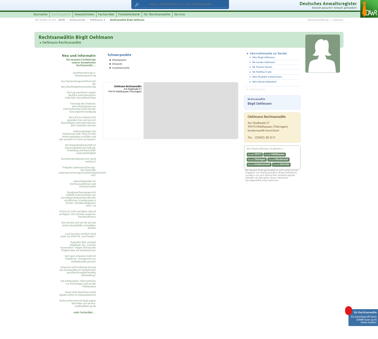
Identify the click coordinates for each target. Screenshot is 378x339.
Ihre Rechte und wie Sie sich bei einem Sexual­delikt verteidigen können (78, 225)
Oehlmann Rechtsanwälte (61, 42)
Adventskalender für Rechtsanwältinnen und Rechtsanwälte (83, 184)
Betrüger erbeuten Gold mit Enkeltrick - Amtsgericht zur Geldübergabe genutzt (80, 259)
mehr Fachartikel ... (84, 312)
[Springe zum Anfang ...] (371, 332)
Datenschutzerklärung (318, 20)
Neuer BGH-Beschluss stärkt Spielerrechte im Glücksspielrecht (77, 293)
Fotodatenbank (129, 14)
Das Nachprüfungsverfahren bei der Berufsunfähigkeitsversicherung (78, 84)
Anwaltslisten (84, 14)
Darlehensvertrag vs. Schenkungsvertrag (84, 74)
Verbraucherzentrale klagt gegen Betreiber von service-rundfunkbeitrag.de (77, 303)
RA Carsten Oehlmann (263, 62)
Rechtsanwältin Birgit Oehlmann (127, 20)
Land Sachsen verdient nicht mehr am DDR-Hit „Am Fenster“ (78, 235)
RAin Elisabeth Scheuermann (267, 77)
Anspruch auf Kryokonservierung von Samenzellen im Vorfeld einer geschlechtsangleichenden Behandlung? (77, 271)
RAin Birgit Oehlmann (263, 57)
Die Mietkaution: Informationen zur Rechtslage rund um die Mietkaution (78, 284)
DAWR (61, 20)
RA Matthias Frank (261, 72)
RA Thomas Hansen (262, 67)
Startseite (40, 14)
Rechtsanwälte (77, 20)
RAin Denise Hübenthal (264, 82)
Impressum (338, 20)
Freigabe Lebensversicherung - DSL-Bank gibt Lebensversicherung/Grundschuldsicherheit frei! (78, 171)
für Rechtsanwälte (157, 14)
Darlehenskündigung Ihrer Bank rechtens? (78, 160)
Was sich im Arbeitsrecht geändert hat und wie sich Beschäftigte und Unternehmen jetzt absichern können (78, 121)
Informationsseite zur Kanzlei (268, 53)
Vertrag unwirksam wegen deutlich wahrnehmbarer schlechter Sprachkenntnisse (80, 95)
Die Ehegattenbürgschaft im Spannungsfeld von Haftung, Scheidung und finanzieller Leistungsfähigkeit (80, 149)
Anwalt (254, 154)
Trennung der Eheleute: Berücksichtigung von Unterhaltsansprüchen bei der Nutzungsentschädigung (79, 108)
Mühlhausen (96, 20)
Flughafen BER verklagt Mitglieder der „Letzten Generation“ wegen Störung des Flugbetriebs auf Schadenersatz (78, 246)
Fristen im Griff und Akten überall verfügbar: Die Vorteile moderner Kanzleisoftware (77, 214)
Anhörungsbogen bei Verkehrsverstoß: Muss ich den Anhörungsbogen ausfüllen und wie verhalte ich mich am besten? (77, 135)
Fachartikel (106, 14)
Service (179, 14)
